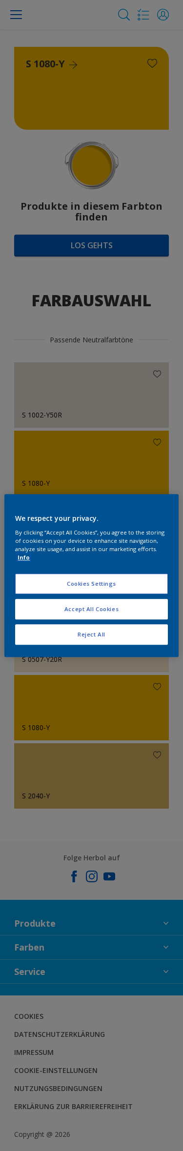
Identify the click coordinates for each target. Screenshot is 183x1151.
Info (24, 557)
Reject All (91, 634)
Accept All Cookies (91, 609)
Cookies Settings (91, 583)
